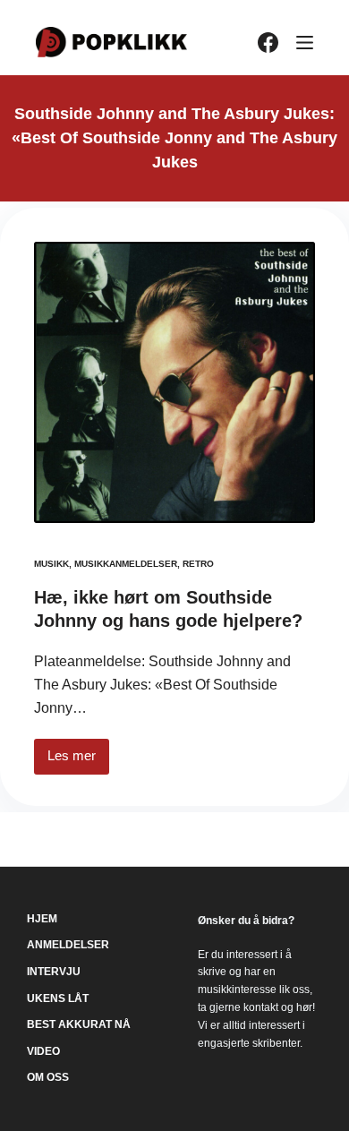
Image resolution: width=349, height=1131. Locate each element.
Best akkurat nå (79, 1024)
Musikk (51, 564)
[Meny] (304, 42)
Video (43, 1051)
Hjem (42, 919)
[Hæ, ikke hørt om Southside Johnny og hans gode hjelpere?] (174, 382)
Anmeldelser (68, 944)
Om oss (48, 1077)
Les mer (78, 761)
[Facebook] (268, 42)
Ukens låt (58, 998)
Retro (198, 564)
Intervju (54, 971)
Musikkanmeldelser (125, 564)
